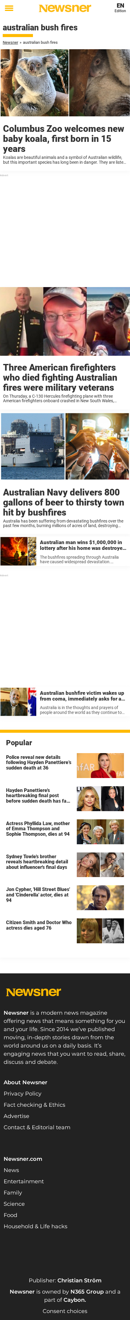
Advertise (16, 1116)
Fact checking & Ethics (34, 1105)
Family (13, 1192)
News (11, 1170)
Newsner (10, 42)
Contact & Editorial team (37, 1127)
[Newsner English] (65, 8)
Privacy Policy (22, 1093)
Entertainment (24, 1181)
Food (10, 1215)
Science (14, 1204)
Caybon (74, 1300)
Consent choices (65, 1311)
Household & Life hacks (35, 1226)
